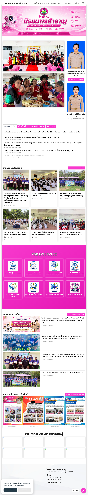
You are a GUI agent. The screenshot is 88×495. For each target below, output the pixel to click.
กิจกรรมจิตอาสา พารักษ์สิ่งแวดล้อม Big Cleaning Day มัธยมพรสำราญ (71, 194)
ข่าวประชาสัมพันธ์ (15, 134)
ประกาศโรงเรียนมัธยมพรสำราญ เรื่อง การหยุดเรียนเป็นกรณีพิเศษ (24, 156)
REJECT (24, 490)
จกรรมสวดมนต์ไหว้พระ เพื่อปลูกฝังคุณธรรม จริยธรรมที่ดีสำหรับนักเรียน (43, 234)
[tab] (10, 126)
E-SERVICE (67, 3)
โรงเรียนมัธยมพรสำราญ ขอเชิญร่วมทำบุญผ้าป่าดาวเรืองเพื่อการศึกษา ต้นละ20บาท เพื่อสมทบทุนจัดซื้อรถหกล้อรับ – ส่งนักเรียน (42, 132)
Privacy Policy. (19, 485)
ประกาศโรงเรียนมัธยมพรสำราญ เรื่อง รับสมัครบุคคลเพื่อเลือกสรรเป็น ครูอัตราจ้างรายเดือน (31, 137)
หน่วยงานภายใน (55, 3)
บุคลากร (46, 3)
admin (20, 134)
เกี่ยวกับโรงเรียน (38, 3)
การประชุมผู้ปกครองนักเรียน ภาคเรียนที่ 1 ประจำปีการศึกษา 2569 (71, 233)
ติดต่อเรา (76, 3)
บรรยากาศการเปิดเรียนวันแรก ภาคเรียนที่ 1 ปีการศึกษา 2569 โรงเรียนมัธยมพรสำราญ (15, 234)
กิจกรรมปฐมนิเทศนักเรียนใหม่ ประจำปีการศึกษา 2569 (44, 194)
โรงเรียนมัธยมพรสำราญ (15, 3)
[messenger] (85, 493)
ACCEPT (10, 490)
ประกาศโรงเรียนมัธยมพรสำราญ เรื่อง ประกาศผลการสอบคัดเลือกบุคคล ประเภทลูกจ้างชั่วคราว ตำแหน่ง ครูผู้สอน (38, 150)
